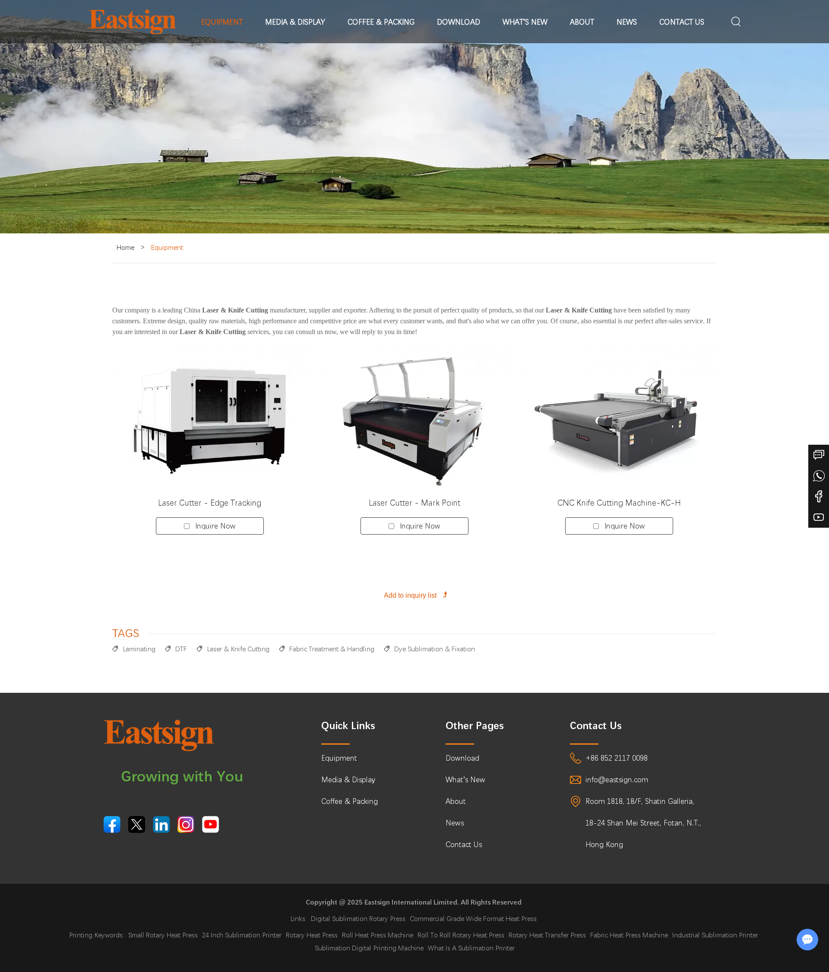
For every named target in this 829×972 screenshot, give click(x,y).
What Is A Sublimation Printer (471, 948)
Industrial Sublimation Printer (715, 935)
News (627, 22)
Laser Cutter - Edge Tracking (209, 502)
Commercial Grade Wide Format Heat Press (473, 918)
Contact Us (681, 22)
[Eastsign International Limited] (132, 22)
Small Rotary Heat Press (163, 935)
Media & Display (295, 22)
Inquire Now (215, 526)
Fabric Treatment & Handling (331, 649)
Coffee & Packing (381, 22)
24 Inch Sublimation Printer (242, 935)
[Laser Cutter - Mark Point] (414, 419)
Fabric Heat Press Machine (629, 935)
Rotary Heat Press (312, 935)
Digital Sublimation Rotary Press (358, 918)
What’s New (525, 22)
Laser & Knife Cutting (238, 649)
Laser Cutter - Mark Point (414, 502)
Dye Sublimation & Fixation (434, 649)
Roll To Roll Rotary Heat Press (461, 935)
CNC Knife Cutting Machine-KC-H (619, 502)
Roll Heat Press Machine (377, 935)
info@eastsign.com (616, 779)
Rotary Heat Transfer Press (547, 935)
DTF (181, 649)
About (582, 22)
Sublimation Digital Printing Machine (369, 948)
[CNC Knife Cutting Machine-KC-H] (619, 419)
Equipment (222, 22)
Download (458, 22)
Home (125, 247)
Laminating (139, 649)
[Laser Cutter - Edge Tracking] (209, 419)
